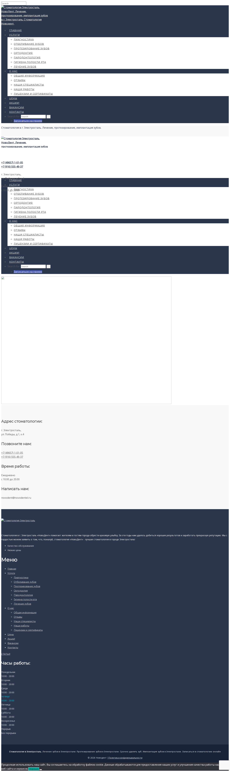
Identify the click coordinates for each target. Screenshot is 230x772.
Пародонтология (27, 57)
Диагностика (24, 39)
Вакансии (16, 107)
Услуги (14, 35)
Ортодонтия (23, 53)
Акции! (14, 103)
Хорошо (33, 769)
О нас (13, 71)
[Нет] (40, 769)
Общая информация (29, 75)
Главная (15, 30)
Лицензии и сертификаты (33, 94)
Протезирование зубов (31, 48)
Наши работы (24, 89)
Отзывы (20, 80)
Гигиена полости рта (30, 62)
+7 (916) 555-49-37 (12, 166)
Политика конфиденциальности (125, 757)
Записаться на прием (28, 120)
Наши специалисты (29, 84)
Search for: (14, 116)
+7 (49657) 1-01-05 (12, 162)
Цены (13, 98)
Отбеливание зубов (29, 44)
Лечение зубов (25, 66)
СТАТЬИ (5, 653)
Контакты (16, 112)
